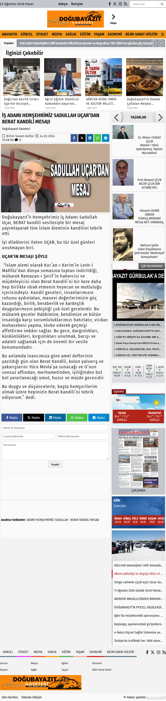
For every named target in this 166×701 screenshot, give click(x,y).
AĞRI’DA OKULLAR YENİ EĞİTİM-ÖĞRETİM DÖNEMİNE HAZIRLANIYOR (64, 43)
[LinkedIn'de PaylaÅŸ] (89, 138)
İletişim (77, 4)
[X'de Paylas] (82, 138)
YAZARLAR (138, 117)
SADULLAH (61, 520)
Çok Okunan (125, 266)
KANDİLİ (84, 520)
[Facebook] (110, 4)
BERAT (74, 520)
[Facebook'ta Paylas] (74, 138)
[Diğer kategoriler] (162, 34)
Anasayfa (9, 34)
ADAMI (31, 520)
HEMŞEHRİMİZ (45, 520)
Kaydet (55, 464)
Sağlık (71, 34)
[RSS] (125, 4)
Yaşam (99, 34)
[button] (153, 43)
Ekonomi (115, 34)
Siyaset (42, 34)
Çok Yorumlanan (151, 266)
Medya (57, 34)
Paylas (13, 418)
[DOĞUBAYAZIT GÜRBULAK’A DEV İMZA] (138, 295)
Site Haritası (10, 697)
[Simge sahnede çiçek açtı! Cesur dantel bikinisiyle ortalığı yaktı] (138, 545)
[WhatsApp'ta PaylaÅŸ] (97, 138)
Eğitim (85, 34)
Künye (63, 4)
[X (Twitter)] (115, 4)
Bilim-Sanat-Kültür (141, 34)
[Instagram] (120, 4)
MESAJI (94, 520)
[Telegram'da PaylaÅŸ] (105, 138)
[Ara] (162, 4)
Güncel (27, 34)
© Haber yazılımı (135, 697)
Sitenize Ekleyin (31, 697)
